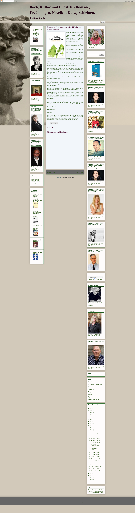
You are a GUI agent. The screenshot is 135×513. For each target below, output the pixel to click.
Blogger (82, 502)
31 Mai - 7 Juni (95, 458)
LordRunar (72, 502)
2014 (91, 473)
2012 (91, 477)
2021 (91, 419)
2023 (91, 415)
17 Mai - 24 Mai (95, 460)
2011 (91, 479)
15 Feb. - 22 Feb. (95, 468)
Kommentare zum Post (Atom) (68, 177)
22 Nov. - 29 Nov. (95, 436)
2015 (91, 432)
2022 (91, 417)
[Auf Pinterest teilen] (57, 123)
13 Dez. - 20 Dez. (95, 434)
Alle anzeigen (39, 262)
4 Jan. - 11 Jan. (95, 470)
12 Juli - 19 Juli (95, 442)
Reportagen (91, 396)
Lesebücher (91, 389)
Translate (99, 279)
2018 (91, 425)
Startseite (65, 172)
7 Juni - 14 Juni (95, 456)
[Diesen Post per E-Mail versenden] (51, 123)
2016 (91, 430)
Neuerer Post (51, 172)
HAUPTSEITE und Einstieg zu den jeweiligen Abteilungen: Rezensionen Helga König (37, 32)
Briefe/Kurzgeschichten (93, 399)
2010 (91, 482)
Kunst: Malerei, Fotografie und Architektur (37, 240)
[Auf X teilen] (54, 123)
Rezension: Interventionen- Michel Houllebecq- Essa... (95, 447)
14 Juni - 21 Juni (95, 454)
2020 (91, 421)
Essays (89, 391)
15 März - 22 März (95, 463)
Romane (90, 387)
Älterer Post (79, 172)
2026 (91, 408)
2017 (91, 427)
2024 (91, 412)
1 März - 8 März (95, 466)
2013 (91, 475)
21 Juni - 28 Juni (95, 452)
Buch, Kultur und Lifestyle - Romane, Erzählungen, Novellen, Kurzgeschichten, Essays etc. (62, 12)
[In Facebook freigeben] (55, 123)
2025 (91, 410)
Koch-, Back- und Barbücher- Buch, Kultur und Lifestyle (37, 227)
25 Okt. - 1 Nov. (95, 438)
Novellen (90, 394)
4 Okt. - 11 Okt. (95, 440)
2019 (91, 423)
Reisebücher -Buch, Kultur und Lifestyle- (37, 252)
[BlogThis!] (52, 123)
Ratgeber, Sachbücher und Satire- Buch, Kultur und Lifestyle (37, 213)
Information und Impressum (95, 384)
